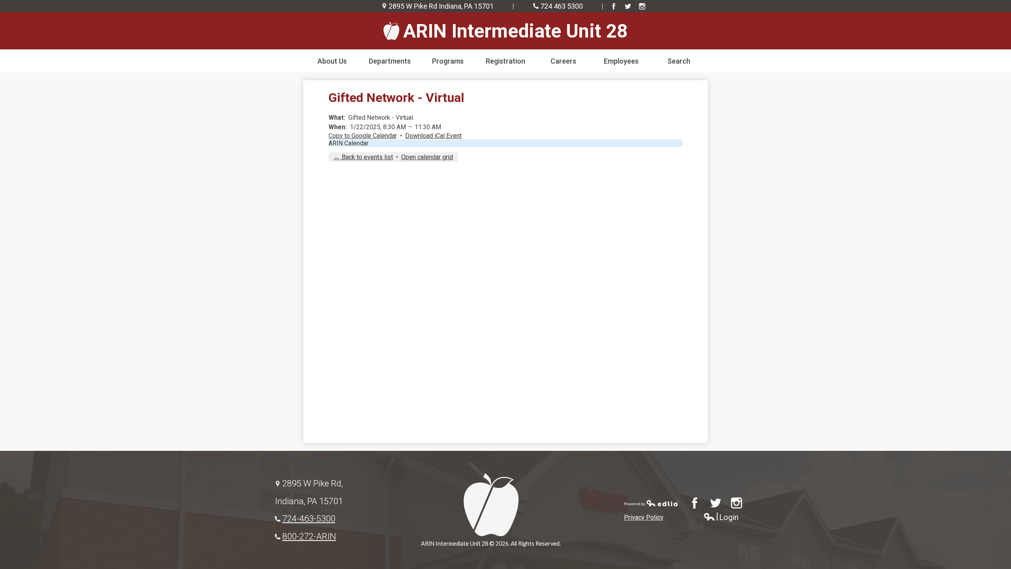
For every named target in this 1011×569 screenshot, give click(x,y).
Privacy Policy (643, 517)
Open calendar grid (427, 157)
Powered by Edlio (651, 503)
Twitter (628, 6)
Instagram (642, 6)
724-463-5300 (308, 518)
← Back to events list (363, 157)
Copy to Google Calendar (363, 135)
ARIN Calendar (348, 143)
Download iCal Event (433, 135)
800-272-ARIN (309, 536)
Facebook (614, 6)
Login (721, 517)
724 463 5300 (561, 6)
